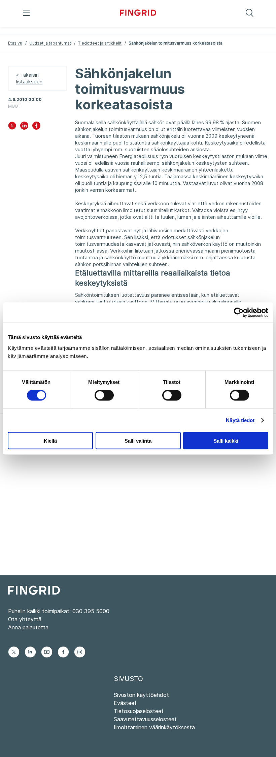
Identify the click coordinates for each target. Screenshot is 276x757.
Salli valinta (138, 440)
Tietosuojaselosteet (139, 711)
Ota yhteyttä (24, 619)
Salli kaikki (225, 440)
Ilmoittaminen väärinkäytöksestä (154, 727)
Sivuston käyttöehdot (141, 694)
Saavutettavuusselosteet (145, 719)
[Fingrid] (138, 13)
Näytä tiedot (240, 420)
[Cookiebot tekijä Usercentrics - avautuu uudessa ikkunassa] (238, 313)
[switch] (104, 395)
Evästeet (125, 703)
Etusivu (15, 43)
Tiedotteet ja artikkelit (100, 43)
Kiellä (50, 440)
